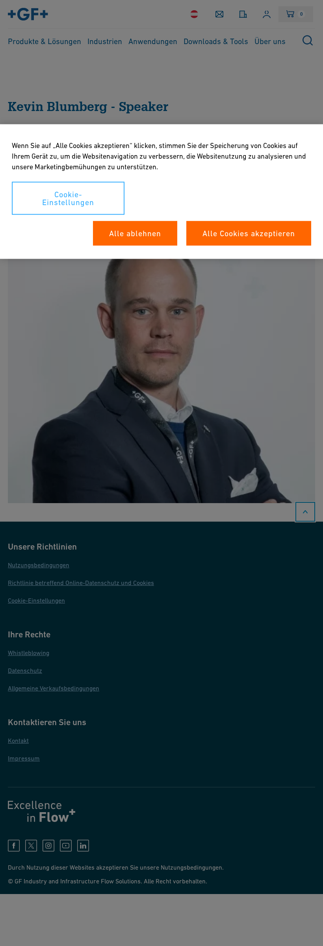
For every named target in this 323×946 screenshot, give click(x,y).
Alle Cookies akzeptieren (248, 233)
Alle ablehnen (135, 233)
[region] (161, 191)
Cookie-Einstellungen (68, 198)
